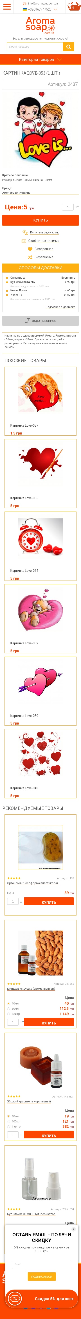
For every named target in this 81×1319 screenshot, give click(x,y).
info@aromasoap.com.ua (43, 3)
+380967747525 (40, 9)
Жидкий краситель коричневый (29, 1101)
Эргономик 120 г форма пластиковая (32, 883)
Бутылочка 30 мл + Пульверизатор (31, 1214)
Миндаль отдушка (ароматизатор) (31, 988)
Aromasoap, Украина (16, 192)
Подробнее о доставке (60, 307)
